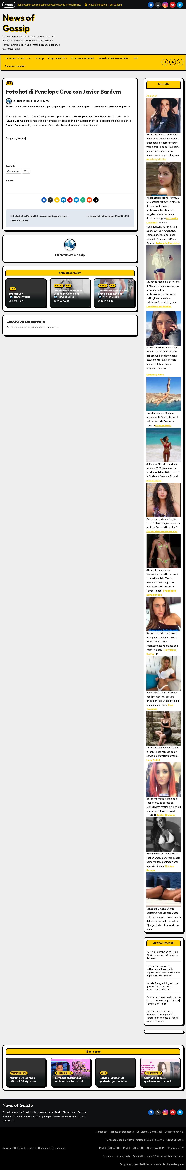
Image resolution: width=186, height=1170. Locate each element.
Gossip (40, 58)
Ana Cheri (151, 96)
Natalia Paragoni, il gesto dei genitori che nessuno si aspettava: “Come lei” (162, 986)
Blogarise (43, 1148)
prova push (16, 293)
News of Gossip (18, 22)
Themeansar (58, 1148)
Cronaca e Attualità (83, 58)
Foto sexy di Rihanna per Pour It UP (106, 216)
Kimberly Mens (155, 374)
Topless (100, 106)
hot (19, 106)
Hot (136, 58)
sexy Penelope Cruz (83, 106)
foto (12, 106)
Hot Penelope (31, 106)
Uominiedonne (18, 1073)
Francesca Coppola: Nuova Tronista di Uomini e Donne (134, 1140)
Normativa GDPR (156, 1148)
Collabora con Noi (15, 66)
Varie (103, 1073)
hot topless (47, 106)
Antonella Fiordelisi (167, 243)
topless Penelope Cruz (118, 106)
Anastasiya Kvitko (156, 159)
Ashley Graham (166, 815)
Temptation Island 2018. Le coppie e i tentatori (158, 1156)
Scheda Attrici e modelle (113, 58)
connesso (24, 327)
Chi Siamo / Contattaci (18, 58)
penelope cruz (62, 106)
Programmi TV (56, 58)
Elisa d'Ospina (153, 480)
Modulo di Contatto (109, 1148)
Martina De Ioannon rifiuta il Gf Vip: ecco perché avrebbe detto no (162, 955)
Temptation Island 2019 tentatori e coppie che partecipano (152, 1164)
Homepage (102, 1131)
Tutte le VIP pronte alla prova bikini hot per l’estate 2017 (112, 293)
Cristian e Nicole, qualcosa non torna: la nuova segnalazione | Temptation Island (163, 1000)
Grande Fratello (175, 1140)
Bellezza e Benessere (122, 1131)
